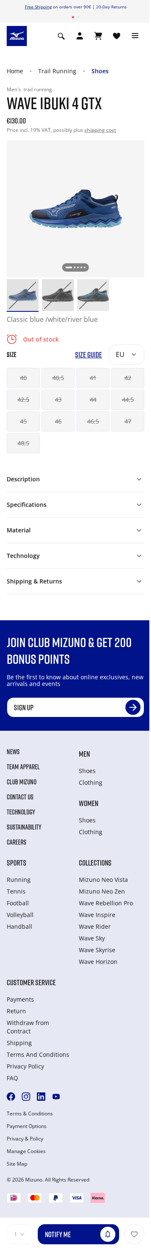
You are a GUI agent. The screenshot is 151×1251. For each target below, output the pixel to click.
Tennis (16, 891)
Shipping (19, 1043)
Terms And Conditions (38, 1054)
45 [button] (23, 421)
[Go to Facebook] (11, 1096)
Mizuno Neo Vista (103, 880)
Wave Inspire (97, 915)
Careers (16, 842)
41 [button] (93, 378)
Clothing (90, 782)
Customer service (31, 982)
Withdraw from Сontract (28, 1027)
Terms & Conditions (30, 1114)
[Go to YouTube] (56, 1096)
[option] (23, 295)
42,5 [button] (23, 399)
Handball (19, 926)
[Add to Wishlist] (134, 1234)
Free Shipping (38, 7)
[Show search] (61, 36)
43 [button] (58, 399)
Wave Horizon (98, 962)
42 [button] (128, 378)
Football (18, 903)
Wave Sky (92, 938)
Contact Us (20, 797)
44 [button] (93, 399)
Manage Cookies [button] (26, 1151)
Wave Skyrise (97, 950)
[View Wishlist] (116, 36)
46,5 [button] (93, 421)
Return (16, 1011)
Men (84, 753)
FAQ (12, 1078)
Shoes (100, 71)
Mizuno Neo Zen (102, 891)
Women (88, 803)
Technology (21, 812)
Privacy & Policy (25, 1139)
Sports (16, 862)
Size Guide (88, 354)
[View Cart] (98, 36)
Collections (95, 862)
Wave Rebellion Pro (106, 903)
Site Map (17, 1164)
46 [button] (58, 421)
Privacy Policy (25, 1066)
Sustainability (24, 827)
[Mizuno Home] (17, 35)
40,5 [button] (58, 378)
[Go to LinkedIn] (41, 1096)
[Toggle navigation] (135, 36)
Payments (20, 999)
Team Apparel (23, 767)
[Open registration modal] (79, 36)
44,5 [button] (128, 399)
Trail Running (57, 71)
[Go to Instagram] (26, 1096)
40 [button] (23, 378)
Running (19, 880)
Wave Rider (95, 926)
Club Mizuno (21, 782)
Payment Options (27, 1126)
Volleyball (20, 915)
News (13, 752)
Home (15, 71)
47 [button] (128, 421)
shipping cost (100, 130)
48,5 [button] (23, 443)
